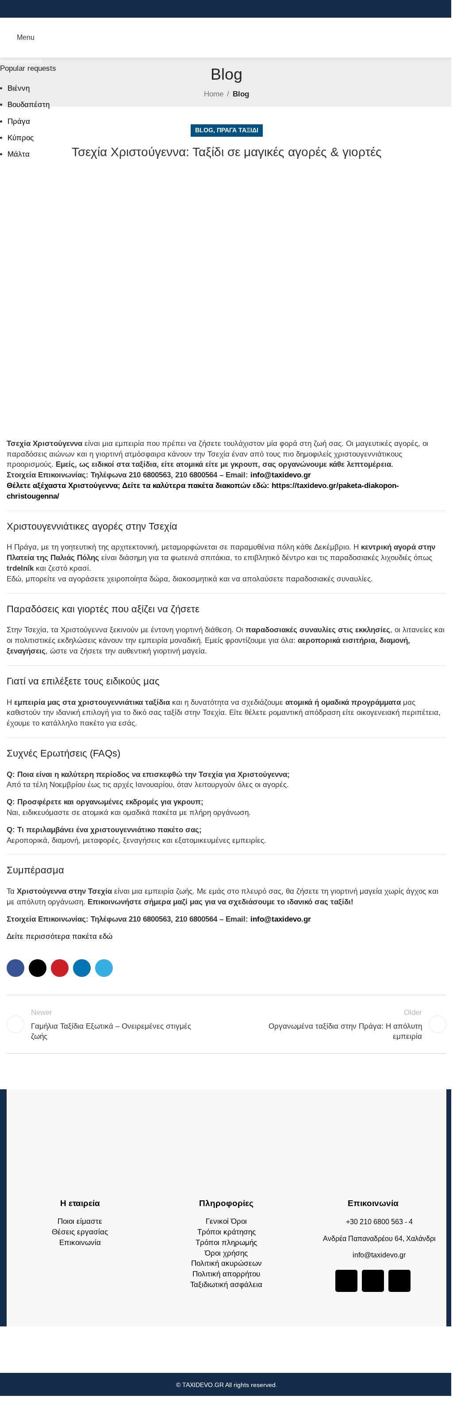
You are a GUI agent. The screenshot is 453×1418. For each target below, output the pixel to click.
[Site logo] (226, 37)
